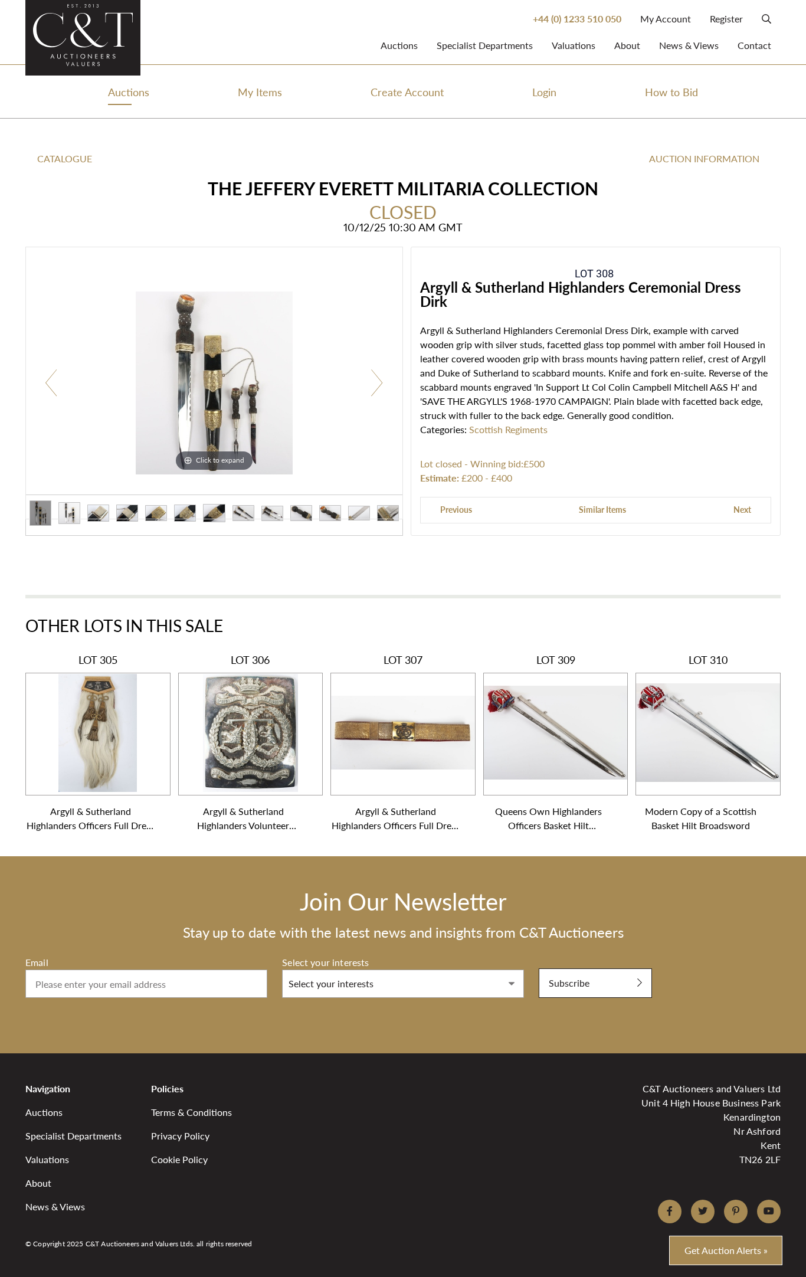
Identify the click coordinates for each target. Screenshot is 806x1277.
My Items (260, 91)
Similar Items (602, 509)
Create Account (407, 91)
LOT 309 (548, 743)
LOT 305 (91, 743)
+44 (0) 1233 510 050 (577, 18)
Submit (554, 961)
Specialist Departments (485, 45)
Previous (456, 509)
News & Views (689, 45)
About (627, 45)
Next (742, 509)
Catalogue (64, 158)
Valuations (573, 45)
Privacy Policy (180, 1135)
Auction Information (704, 158)
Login (544, 91)
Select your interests (325, 962)
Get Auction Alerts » (726, 1250)
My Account (665, 18)
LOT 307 (396, 743)
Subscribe (569, 983)
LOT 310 (700, 742)
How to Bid (671, 91)
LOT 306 (243, 743)
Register (726, 18)
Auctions (399, 45)
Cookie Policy (179, 1159)
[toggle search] (766, 18)
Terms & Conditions (191, 1112)
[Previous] (52, 383)
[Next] (377, 383)
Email (36, 962)
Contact (754, 45)
